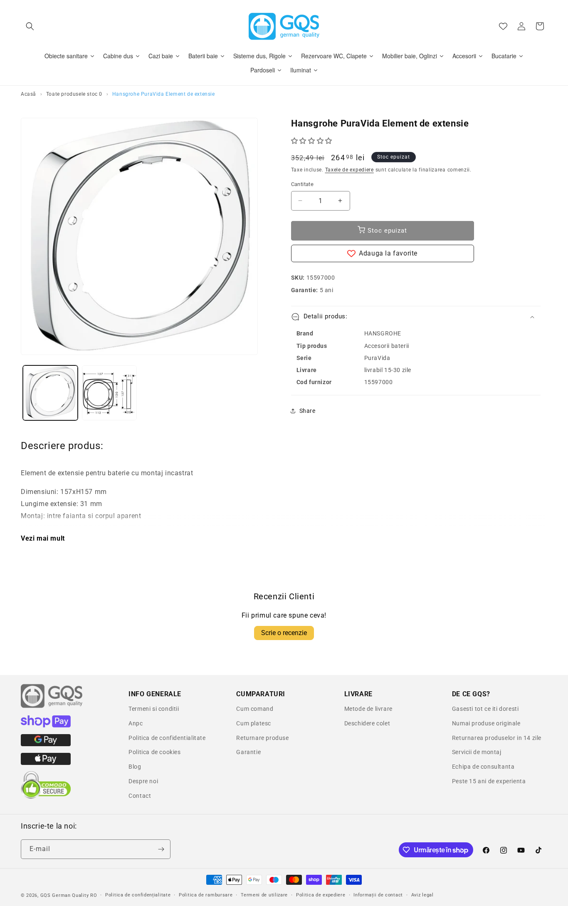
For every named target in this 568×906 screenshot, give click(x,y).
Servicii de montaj (476, 752)
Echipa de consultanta (483, 766)
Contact (139, 795)
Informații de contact (378, 894)
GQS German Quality (64, 895)
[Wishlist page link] (503, 26)
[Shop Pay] (46, 725)
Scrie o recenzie (284, 633)
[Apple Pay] (46, 763)
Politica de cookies (154, 752)
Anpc (135, 723)
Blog (134, 766)
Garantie (248, 752)
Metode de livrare (368, 708)
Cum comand (254, 708)
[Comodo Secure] (46, 797)
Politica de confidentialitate (166, 738)
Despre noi (143, 781)
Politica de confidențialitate (137, 894)
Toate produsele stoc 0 (74, 94)
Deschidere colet (367, 723)
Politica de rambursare (205, 894)
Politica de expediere (321, 894)
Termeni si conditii (153, 708)
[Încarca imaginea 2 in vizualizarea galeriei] (109, 392)
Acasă (28, 94)
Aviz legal (422, 894)
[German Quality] (52, 706)
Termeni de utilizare (264, 894)
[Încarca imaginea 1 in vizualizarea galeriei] (50, 392)
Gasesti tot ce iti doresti (485, 708)
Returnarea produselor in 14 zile (496, 738)
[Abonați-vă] (161, 849)
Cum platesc (253, 723)
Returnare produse (262, 738)
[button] (30, 26)
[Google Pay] (46, 744)
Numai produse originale (486, 723)
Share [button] (307, 410)
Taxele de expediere (349, 170)
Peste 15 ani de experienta (489, 781)
